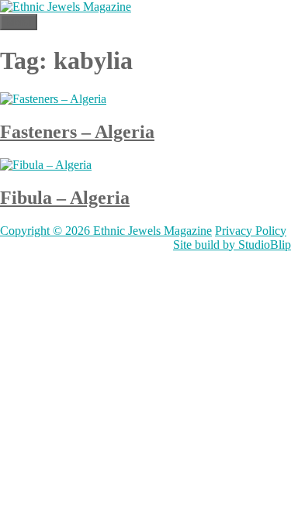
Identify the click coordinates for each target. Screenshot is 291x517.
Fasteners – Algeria (77, 132)
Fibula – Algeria (65, 198)
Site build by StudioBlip (232, 244)
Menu (18, 22)
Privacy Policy (250, 230)
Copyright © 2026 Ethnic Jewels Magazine (106, 230)
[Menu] (255, 33)
